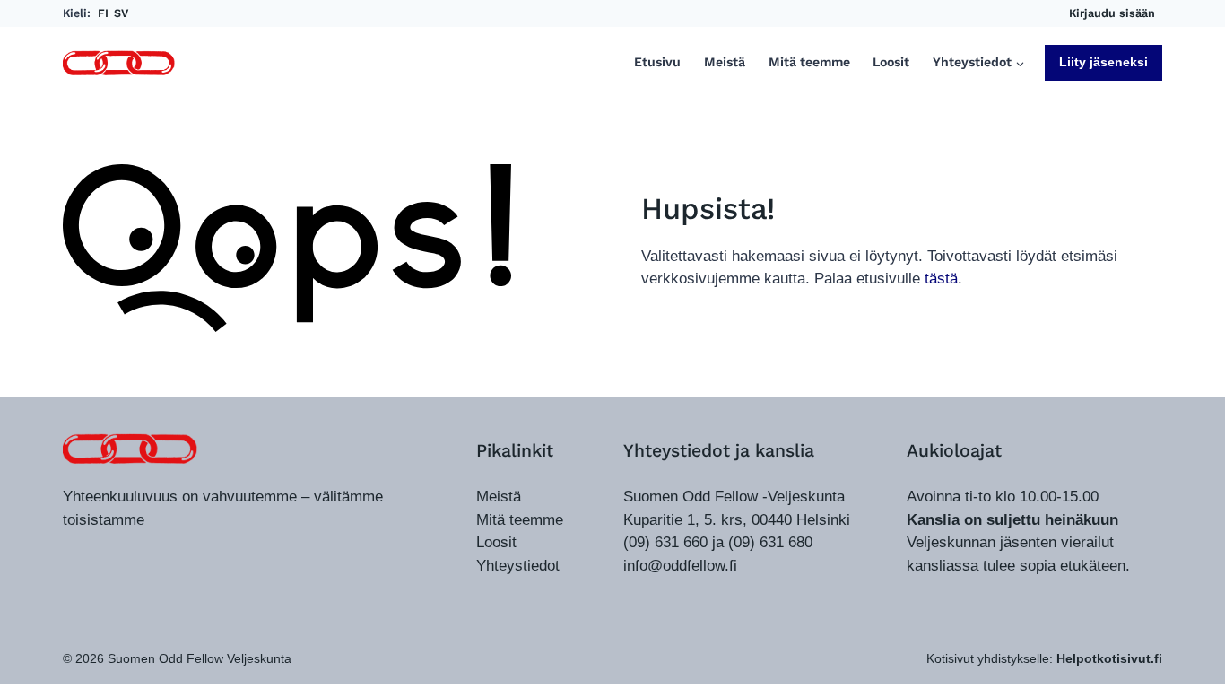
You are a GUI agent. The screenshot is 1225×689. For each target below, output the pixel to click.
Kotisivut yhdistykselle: (1044, 658)
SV (121, 13)
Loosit (891, 62)
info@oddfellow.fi (680, 565)
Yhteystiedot (518, 565)
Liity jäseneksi (1103, 62)
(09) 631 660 (665, 542)
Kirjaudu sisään (1112, 13)
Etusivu (657, 62)
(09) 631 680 (770, 542)
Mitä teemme (809, 62)
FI (103, 13)
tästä (941, 278)
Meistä (724, 62)
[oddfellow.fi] (130, 448)
